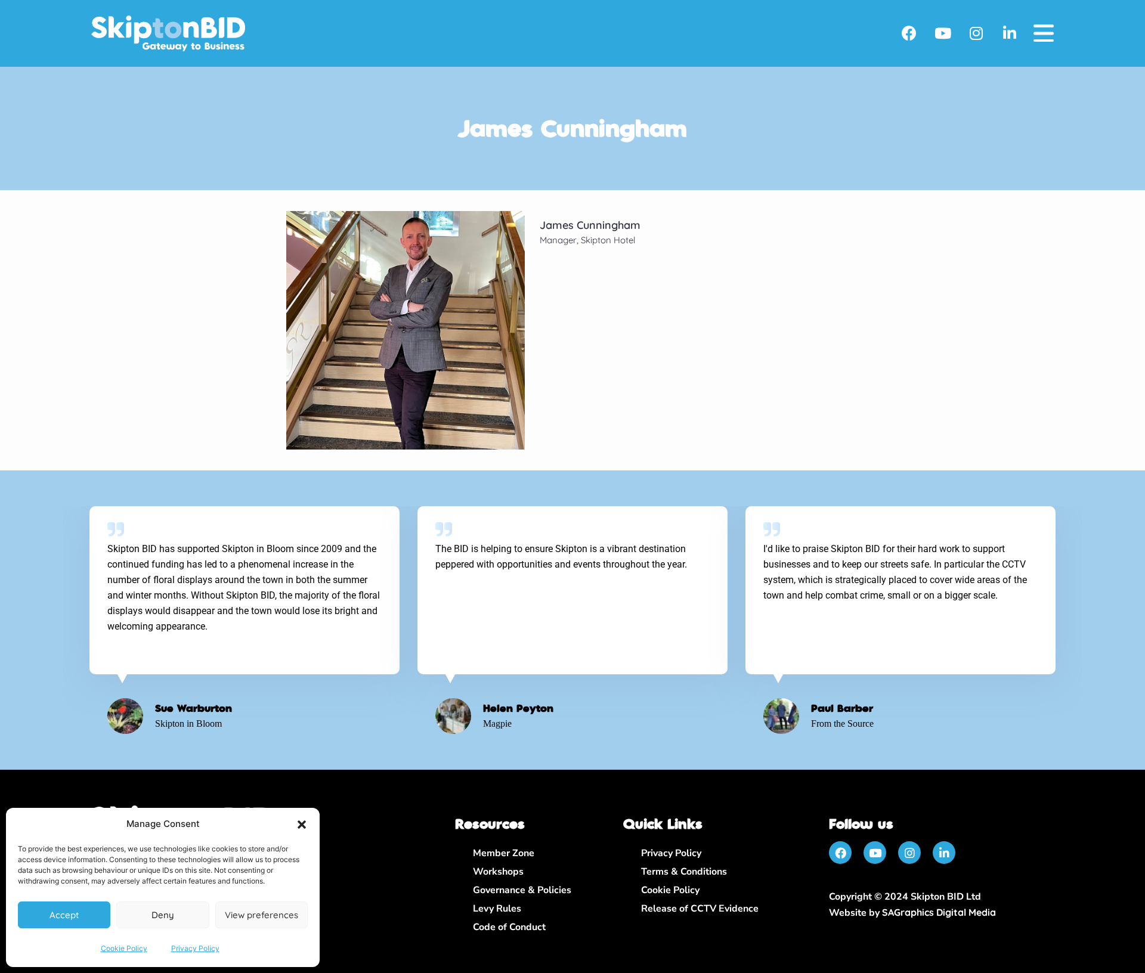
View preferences (261, 915)
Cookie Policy (124, 948)
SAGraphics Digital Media (939, 912)
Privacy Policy (195, 948)
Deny (162, 915)
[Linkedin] (1010, 33)
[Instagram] (976, 33)
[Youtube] (943, 33)
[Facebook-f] (840, 852)
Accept (64, 915)
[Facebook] (909, 33)
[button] (302, 825)
